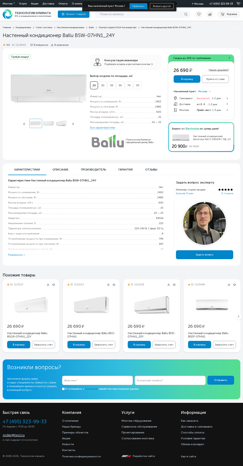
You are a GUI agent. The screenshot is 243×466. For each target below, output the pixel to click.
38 (111, 85)
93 (137, 85)
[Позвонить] (236, 4)
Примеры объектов (75, 432)
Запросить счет (43, 344)
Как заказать (189, 420)
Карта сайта (188, 456)
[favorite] (200, 14)
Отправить (220, 380)
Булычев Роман (184, 193)
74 (128, 85)
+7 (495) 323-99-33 (221, 3)
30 (102, 85)
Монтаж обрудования (136, 420)
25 (94, 85)
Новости (68, 444)
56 (120, 85)
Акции (34, 3)
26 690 (15, 326)
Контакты (68, 450)
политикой (91, 388)
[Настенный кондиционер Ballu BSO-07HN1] (91, 316)
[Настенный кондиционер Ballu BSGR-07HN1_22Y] (31, 316)
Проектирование (133, 432)
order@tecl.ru (14, 435)
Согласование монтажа (138, 438)
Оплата (63, 3)
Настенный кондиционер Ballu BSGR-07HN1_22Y (27, 334)
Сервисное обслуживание (139, 426)
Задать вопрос (204, 254)
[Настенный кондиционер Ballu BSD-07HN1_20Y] (152, 316)
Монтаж (8, 3)
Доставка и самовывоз (196, 426)
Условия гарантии (193, 438)
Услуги (23, 3)
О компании (79, 3)
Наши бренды (71, 426)
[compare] (210, 14)
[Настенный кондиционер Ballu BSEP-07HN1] (212, 316)
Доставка (48, 3)
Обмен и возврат (192, 444)
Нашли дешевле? (219, 70)
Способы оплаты (192, 432)
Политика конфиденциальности (81, 456)
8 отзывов (227, 193)
